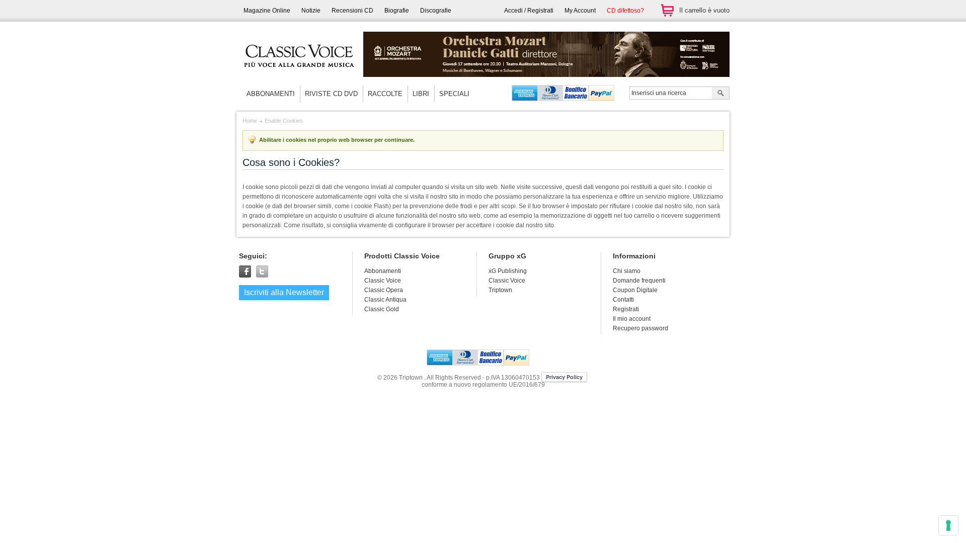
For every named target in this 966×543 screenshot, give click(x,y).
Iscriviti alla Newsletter (284, 292)
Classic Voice (507, 280)
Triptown (500, 290)
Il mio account (632, 318)
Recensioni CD (352, 10)
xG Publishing (508, 271)
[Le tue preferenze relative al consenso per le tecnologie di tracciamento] (948, 525)
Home (250, 121)
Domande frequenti (639, 280)
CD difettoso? (625, 10)
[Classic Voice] (299, 75)
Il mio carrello (667, 10)
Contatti (623, 299)
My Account (580, 10)
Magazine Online (267, 10)
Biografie (396, 10)
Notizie (310, 10)
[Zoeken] (721, 94)
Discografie (435, 10)
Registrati (626, 309)
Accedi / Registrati (528, 10)
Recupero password (640, 328)
